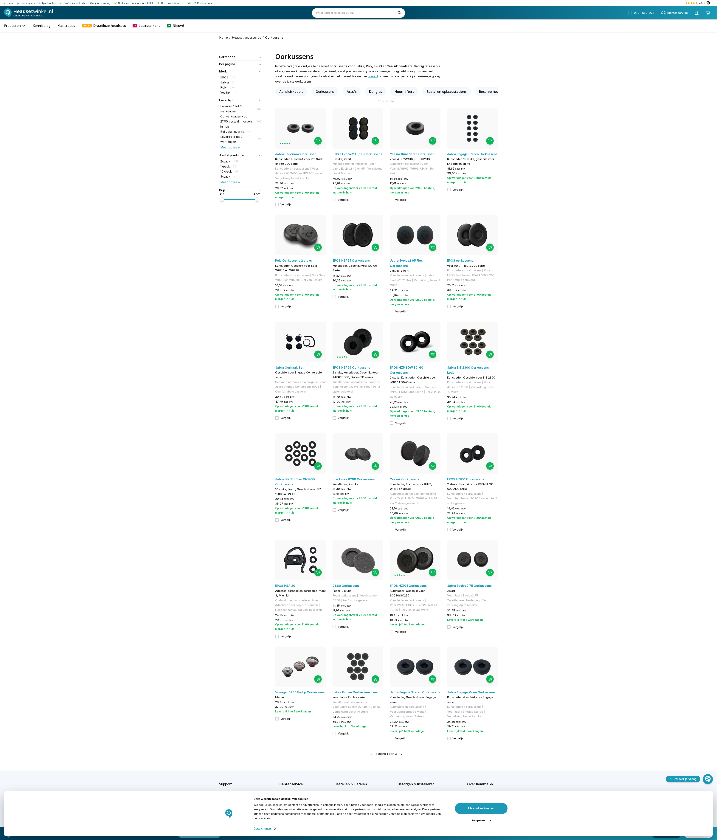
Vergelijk (285, 204)
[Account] (697, 13)
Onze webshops (170, 2)
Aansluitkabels (291, 91)
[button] (240, 57)
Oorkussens (325, 91)
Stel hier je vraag (684, 779)
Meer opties (228, 147)
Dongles (375, 91)
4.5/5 (702, 2)
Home (223, 37)
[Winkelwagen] (708, 13)
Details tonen (262, 828)
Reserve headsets (493, 91)
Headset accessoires (246, 37)
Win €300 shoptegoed (201, 2)
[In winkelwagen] (318, 141)
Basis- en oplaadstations (446, 91)
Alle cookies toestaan (481, 808)
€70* (150, 2)
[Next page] (401, 753)
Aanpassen (479, 820)
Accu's (352, 91)
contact (373, 76)
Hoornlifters (404, 91)
